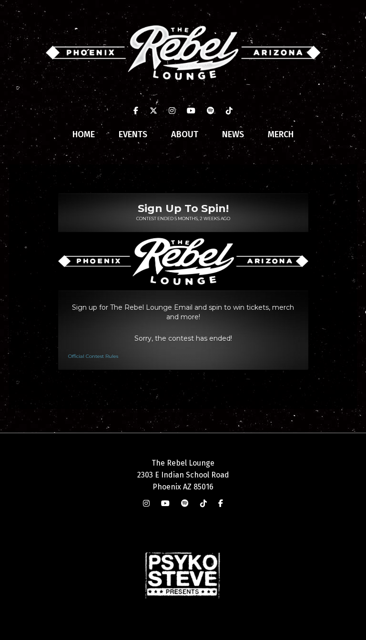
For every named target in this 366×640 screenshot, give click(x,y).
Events (133, 134)
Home (83, 134)
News (233, 134)
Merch (281, 134)
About (184, 134)
